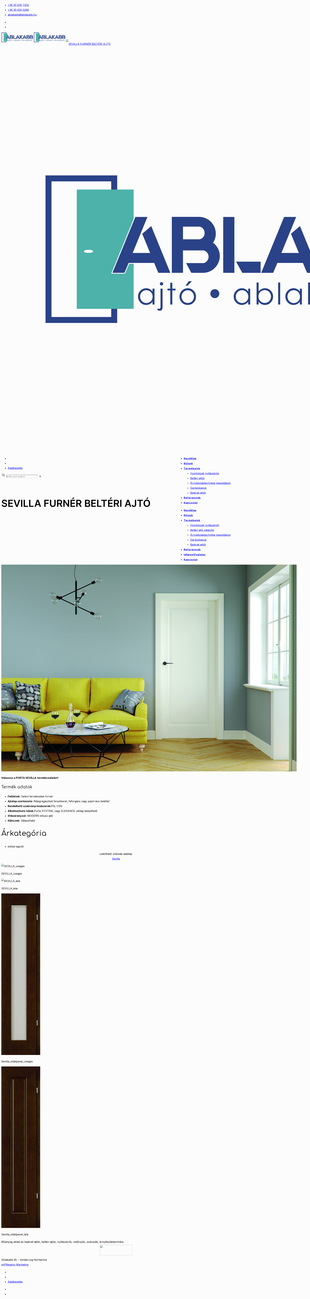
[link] (40, 476)
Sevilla (116, 858)
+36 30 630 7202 (18, 5)
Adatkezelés (15, 468)
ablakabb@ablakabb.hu (22, 14)
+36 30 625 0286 (18, 9)
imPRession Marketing (14, 1264)
